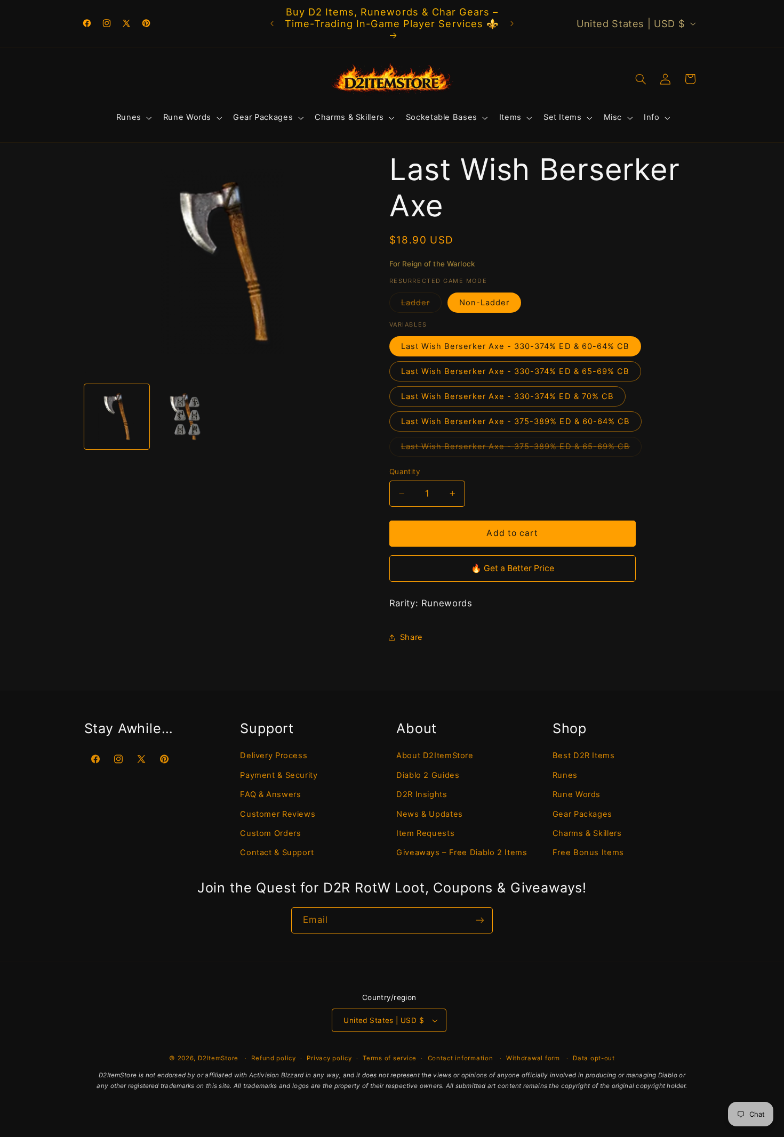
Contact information (460, 1058)
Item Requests (425, 833)
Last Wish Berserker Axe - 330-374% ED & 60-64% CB (515, 346)
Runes (565, 775)
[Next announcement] (512, 23)
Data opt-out (594, 1058)
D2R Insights (421, 794)
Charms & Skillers (587, 833)
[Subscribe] (480, 920)
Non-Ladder (484, 302)
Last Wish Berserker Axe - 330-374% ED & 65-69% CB (515, 371)
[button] (132, 117)
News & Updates (429, 814)
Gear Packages (582, 814)
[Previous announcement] (272, 23)
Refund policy (273, 1058)
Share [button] (411, 637)
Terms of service (390, 1058)
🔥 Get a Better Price (512, 568)
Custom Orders (270, 833)
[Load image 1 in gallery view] (116, 416)
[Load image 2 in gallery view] (187, 416)
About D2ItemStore (435, 755)
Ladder (421, 305)
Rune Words (577, 794)
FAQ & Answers (270, 794)
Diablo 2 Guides (427, 775)
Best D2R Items (584, 755)
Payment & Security (278, 775)
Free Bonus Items (588, 852)
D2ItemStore (218, 1058)
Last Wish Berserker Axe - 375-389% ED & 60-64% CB (515, 421)
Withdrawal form (533, 1058)
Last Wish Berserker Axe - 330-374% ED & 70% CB (507, 396)
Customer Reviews (277, 814)
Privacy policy (329, 1058)
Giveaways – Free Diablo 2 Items (461, 852)
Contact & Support (277, 852)
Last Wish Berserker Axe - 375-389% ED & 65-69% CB (521, 449)
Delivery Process (273, 755)
